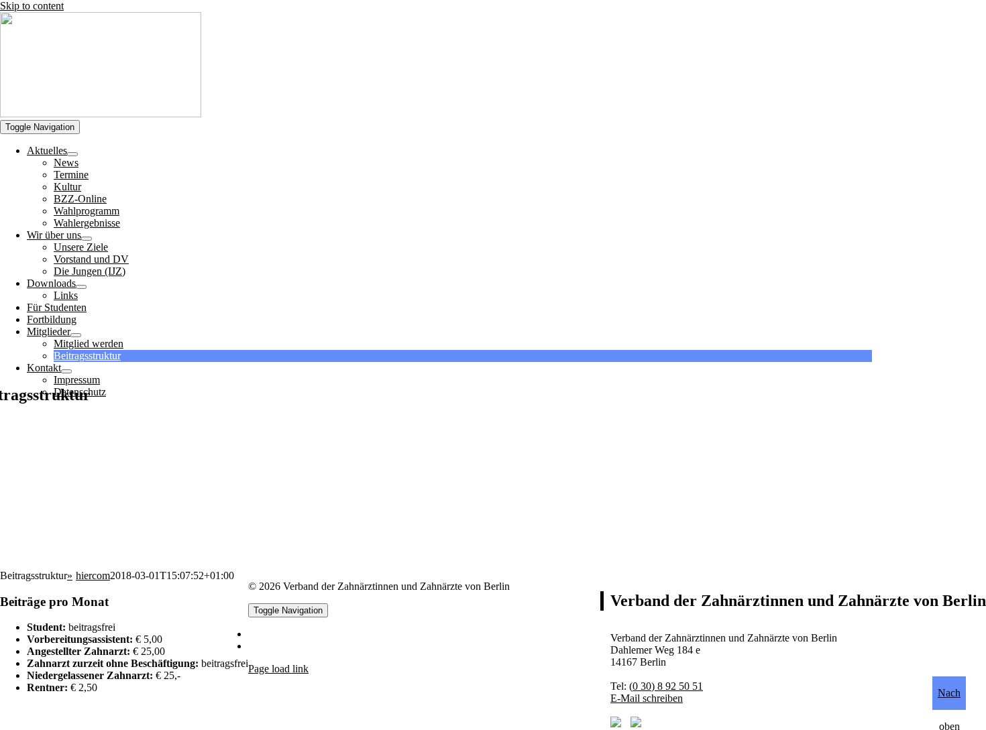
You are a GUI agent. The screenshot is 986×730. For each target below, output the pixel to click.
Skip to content (32, 5)
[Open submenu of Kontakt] (66, 371)
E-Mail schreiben (646, 698)
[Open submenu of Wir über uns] (86, 239)
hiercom (93, 575)
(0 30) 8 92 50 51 (666, 686)
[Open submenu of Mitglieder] (75, 335)
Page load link (278, 668)
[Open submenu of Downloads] (81, 287)
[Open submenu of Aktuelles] (72, 154)
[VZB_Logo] (100, 113)
